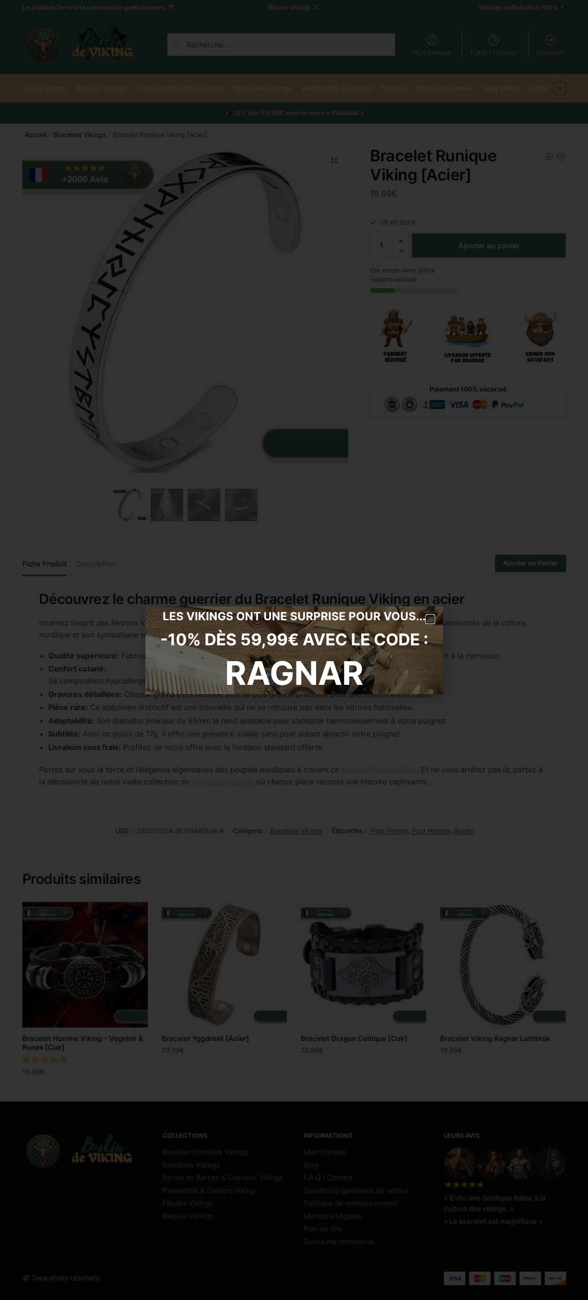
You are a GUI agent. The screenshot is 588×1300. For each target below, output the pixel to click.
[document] (294, 650)
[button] (430, 619)
